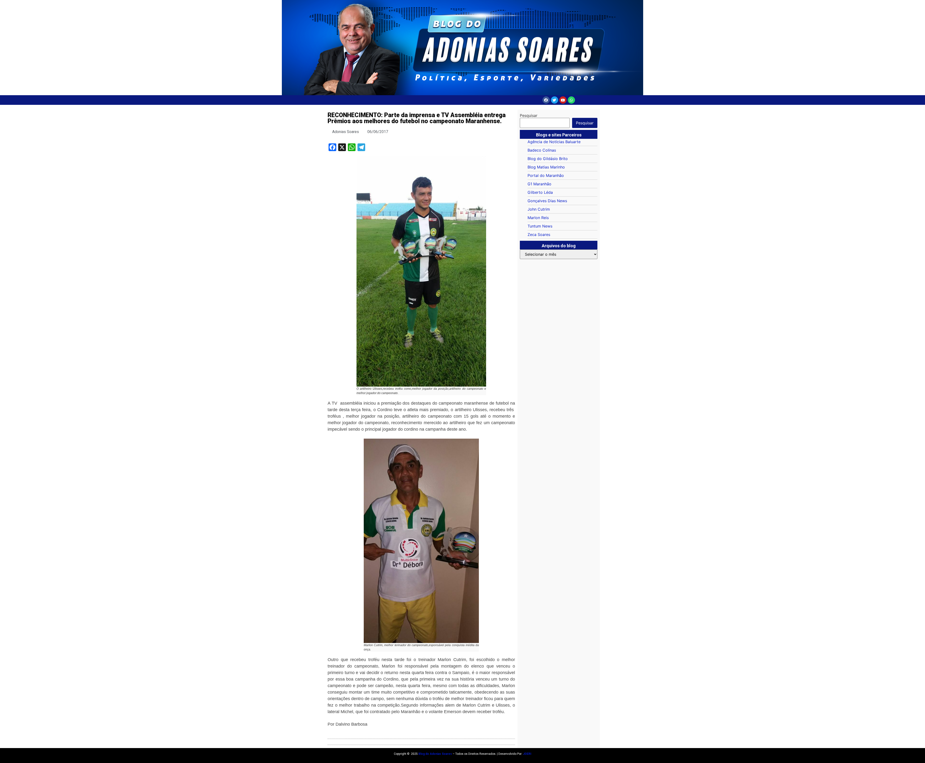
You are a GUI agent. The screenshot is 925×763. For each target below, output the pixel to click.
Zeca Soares (539, 234)
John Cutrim (539, 209)
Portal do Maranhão (546, 175)
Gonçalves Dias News (547, 200)
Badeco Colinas (542, 150)
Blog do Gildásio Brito (548, 158)
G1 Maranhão (539, 183)
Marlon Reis (538, 217)
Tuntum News (540, 226)
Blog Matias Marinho (546, 167)
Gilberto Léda (540, 192)
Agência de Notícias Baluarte (554, 141)
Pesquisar (528, 115)
